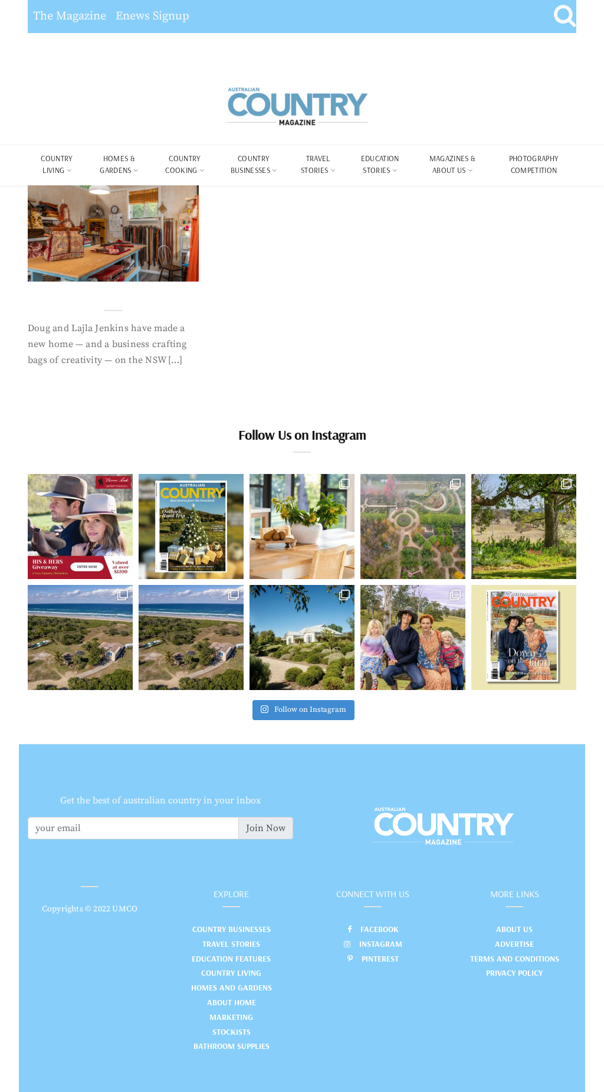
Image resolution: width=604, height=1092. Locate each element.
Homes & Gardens (117, 164)
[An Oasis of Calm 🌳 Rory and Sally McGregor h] (302, 637)
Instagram (380, 944)
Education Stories (380, 164)
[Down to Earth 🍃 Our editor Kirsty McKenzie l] (412, 637)
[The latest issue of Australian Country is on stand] (191, 526)
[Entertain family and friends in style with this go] (302, 526)
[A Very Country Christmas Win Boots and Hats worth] (80, 526)
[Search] (565, 17)
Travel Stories (315, 164)
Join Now (265, 828)
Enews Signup (152, 16)
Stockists (231, 1031)
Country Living (231, 972)
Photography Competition (534, 164)
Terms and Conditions (514, 958)
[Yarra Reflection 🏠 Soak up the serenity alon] (412, 526)
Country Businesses (250, 164)
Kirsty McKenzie (88, 269)
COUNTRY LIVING (57, 164)
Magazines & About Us (452, 164)
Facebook (379, 929)
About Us (514, 929)
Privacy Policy (514, 972)
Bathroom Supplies (231, 1046)
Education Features (231, 958)
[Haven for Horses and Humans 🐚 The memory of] (80, 637)
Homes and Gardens (231, 987)
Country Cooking (183, 164)
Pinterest (380, 958)
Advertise (514, 944)
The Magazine (69, 16)
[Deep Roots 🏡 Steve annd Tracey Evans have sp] (523, 526)
